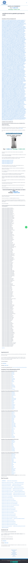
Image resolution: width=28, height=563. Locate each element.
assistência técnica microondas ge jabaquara (7, 497)
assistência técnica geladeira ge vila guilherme (13, 95)
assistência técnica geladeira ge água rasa (8, 22)
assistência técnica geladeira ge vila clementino (13, 89)
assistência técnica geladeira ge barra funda (7, 25)
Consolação (13, 378)
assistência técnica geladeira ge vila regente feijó (17, 111)
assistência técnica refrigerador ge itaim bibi (7, 518)
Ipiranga (13, 420)
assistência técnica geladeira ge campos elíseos (19, 30)
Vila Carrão (13, 447)
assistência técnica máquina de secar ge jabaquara (8, 512)
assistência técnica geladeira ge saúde (20, 81)
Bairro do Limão (14, 454)
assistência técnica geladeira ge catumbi (7, 33)
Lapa (12, 463)
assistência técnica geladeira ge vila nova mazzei (18, 105)
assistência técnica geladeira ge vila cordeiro (14, 90)
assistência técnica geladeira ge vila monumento (8, 103)
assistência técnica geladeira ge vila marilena (18, 101)
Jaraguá (13, 461)
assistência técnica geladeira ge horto (21, 43)
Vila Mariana (13, 437)
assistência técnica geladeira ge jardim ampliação (20, 48)
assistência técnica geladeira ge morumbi (17, 67)
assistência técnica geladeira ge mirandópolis (18, 65)
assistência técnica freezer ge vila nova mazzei (18, 488)
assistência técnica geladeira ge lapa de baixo (12, 63)
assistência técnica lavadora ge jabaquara (7, 494)
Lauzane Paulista (14, 399)
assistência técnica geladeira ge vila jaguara (12, 98)
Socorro (13, 435)
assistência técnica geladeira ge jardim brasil (10, 50)
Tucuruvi (13, 403)
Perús (12, 465)
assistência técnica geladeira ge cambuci (19, 29)
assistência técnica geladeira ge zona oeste (8, 119)
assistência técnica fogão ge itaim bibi (19, 482)
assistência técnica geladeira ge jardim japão (7, 56)
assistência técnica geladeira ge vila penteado (7, 107)
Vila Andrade (13, 436)
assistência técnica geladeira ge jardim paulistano (10, 59)
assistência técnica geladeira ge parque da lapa (9, 71)
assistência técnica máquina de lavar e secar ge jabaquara (9, 500)
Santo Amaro (13, 433)
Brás (12, 375)
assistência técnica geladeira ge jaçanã (20, 47)
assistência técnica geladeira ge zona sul (20, 119)
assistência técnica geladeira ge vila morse (19, 103)
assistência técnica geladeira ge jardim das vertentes (13, 53)
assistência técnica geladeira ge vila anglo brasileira (14, 88)
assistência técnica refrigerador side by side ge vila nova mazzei (9, 524)
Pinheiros (13, 466)
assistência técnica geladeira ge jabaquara (9, 47)
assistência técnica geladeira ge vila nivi (18, 104)
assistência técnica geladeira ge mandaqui (7, 65)
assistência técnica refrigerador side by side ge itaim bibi (8, 521)
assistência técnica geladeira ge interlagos (14, 45)
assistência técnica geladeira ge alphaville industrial (8, 23)
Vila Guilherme (13, 404)
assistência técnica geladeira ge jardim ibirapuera (20, 55)
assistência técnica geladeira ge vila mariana (20, 100)
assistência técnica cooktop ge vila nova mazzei (7, 482)
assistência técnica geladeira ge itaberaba (12, 46)
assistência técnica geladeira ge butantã (9, 29)
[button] (26, 227)
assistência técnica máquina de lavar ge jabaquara (8, 506)
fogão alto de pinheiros (5, 527)
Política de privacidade (14, 554)
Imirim (12, 396)
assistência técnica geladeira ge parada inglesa (10, 69)
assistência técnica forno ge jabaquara (16, 485)
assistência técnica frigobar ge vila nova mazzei (7, 491)
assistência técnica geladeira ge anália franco (18, 24)
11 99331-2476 (16, 9)
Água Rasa (13, 440)
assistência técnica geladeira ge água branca (10, 21)
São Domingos (13, 470)
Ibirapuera (13, 418)
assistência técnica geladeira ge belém (6, 26)
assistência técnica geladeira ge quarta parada (13, 77)
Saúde (12, 434)
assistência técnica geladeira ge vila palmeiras (7, 106)
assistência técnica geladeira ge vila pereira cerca (10, 108)
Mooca (12, 444)
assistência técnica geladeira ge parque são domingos (19, 74)
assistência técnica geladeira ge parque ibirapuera (13, 72)
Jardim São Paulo (14, 398)
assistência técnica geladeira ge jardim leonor (18, 56)
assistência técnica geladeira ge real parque (14, 78)
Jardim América (13, 423)
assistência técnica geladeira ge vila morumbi (7, 104)
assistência (19, 20)
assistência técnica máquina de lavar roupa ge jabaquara (8, 509)
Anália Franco (13, 441)
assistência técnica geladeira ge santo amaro (12, 80)
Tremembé (13, 402)
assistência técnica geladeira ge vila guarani (15, 94)
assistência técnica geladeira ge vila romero (15, 112)
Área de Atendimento (14, 552)
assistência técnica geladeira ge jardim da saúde (12, 52)
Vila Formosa (13, 448)
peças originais (21, 128)
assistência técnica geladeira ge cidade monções (11, 38)
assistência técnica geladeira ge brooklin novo (10, 28)
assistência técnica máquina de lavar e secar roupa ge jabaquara (9, 503)
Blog (14, 555)
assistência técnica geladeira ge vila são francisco (16, 113)
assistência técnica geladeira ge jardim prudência (10, 60)
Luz (12, 382)
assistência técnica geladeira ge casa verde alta (16, 31)
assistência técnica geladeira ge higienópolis (10, 43)
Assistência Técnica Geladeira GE (9, 18)
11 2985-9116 (15, 7)
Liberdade (13, 381)
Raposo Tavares (14, 468)
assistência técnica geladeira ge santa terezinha (14, 79)
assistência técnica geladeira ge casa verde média (17, 32)
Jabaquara (13, 422)
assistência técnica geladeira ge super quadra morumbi (8, 83)
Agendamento (14, 553)
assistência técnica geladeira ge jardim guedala (7, 55)
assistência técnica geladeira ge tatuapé (7, 84)
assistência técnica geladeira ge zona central (12, 117)
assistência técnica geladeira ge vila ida (14, 96)
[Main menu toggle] (26, 2)
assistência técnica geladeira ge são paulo (10, 81)
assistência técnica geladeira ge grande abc (11, 41)
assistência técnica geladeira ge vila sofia (16, 114)
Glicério (12, 380)
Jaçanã (12, 397)
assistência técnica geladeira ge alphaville (19, 22)
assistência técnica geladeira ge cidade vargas (13, 39)
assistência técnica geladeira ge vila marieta (7, 101)
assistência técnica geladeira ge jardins (14, 62)
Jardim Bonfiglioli (14, 462)
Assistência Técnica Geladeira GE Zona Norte (7, 162)
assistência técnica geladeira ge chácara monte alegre (17, 36)
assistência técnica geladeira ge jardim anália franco (8, 49)
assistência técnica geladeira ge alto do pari (7, 24)
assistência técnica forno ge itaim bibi (6, 485)
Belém (12, 443)
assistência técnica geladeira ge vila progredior (16, 110)
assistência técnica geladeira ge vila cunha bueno (14, 91)
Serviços (14, 551)
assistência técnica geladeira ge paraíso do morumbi (10, 70)
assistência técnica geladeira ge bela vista (18, 25)
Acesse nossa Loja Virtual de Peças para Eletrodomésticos (19, 367)
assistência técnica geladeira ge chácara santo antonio (8, 37)
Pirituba (12, 467)
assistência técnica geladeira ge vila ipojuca (13, 97)
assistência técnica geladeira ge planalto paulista (15, 76)
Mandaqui (13, 400)
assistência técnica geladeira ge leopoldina (11, 64)
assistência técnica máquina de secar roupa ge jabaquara (9, 515)
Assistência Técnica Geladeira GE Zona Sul (7, 163)
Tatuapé (13, 446)
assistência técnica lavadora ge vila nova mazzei (19, 494)
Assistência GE (4, 20)
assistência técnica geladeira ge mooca (17, 66)
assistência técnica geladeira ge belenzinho (17, 26)
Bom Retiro (13, 374)
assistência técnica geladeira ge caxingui (17, 33)
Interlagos (13, 419)
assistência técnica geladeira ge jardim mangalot (20, 57)
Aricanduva (13, 442)
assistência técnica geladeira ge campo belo (7, 30)
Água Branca (13, 453)
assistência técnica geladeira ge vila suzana (15, 115)
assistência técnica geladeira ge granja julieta (12, 42)
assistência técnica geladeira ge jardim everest (14, 54)
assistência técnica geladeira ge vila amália (16, 86)
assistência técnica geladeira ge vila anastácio (15, 87)
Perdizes (13, 464)
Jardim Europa (13, 424)
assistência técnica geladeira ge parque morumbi (16, 73)
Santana (13, 401)
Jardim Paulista (13, 425)
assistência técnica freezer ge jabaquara (6, 488)
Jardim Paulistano (14, 426)
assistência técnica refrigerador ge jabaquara (19, 518)
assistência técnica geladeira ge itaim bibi (19, 491)
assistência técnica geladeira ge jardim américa (7, 48)
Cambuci (13, 376)
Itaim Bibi (13, 421)
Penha (12, 445)
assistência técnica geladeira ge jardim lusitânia (7, 57)
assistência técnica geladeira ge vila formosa (15, 93)
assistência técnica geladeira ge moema (7, 66)
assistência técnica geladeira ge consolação (11, 40)
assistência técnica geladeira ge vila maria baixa (9, 100)
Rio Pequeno (13, 469)
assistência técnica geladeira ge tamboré (21, 83)
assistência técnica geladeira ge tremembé (17, 84)
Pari (12, 383)
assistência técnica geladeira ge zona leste (11, 118)
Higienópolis (13, 379)
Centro (12, 377)
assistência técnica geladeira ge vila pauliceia (18, 106)
